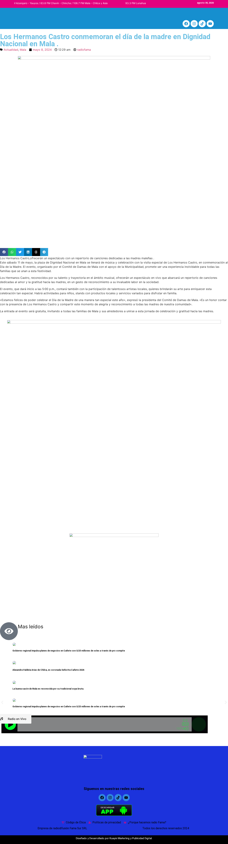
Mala (23, 49)
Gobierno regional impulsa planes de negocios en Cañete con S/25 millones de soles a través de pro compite (68, 650)
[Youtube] (210, 23)
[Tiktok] (202, 23)
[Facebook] (186, 23)
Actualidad (11, 49)
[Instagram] (194, 23)
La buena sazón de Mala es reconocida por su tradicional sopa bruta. (48, 689)
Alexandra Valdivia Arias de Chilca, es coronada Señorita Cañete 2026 (48, 670)
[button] (4, 252)
